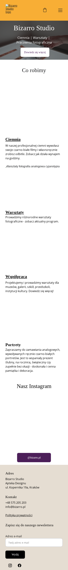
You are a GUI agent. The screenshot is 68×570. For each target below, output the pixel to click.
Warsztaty (14, 212)
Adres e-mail (13, 536)
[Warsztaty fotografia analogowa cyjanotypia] (34, 186)
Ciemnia (13, 139)
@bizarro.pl (34, 457)
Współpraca (16, 276)
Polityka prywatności (18, 515)
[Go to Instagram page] (10, 565)
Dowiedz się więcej (35, 52)
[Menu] (60, 10)
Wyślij (15, 554)
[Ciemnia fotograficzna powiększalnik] (34, 113)
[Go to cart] (45, 10)
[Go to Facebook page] (19, 565)
